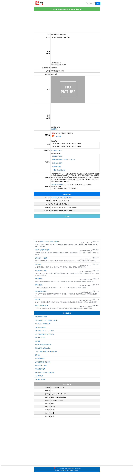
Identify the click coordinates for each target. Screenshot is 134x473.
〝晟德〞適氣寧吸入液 (58, 170)
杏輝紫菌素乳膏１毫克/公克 (42, 362)
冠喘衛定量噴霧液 (57, 156)
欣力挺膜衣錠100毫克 (41, 316)
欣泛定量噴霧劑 (56, 166)
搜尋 (98, 3)
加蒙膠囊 (37, 341)
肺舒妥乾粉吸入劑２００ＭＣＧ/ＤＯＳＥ (63, 159)
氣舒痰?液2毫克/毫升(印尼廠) (43, 344)
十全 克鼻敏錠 (39, 376)
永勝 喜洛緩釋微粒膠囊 (41, 305)
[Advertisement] (67, 22)
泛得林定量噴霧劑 (57, 163)
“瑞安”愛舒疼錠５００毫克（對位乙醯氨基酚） (48, 241)
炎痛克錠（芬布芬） (40, 379)
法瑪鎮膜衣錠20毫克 (40, 291)
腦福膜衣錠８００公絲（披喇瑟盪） (45, 372)
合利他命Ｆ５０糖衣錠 (41, 258)
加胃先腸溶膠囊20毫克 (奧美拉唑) (44, 334)
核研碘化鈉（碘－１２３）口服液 (44, 330)
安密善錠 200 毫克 (40, 337)
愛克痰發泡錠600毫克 (41, 270)
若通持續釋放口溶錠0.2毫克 (42, 348)
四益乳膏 (37, 299)
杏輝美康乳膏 (38, 278)
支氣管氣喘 (54, 129)
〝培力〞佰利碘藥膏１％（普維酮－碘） (46, 351)
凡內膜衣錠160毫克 (40, 327)
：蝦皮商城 (57, 136)
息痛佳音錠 (38, 264)
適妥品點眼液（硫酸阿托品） (43, 323)
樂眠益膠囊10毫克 (40, 369)
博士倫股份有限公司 (56, 150)
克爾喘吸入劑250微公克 (57, 184)
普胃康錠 (37, 355)
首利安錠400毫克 (40, 358)
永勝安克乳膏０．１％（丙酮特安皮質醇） (47, 320)
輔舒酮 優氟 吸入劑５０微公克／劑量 (61, 197)
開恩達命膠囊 (38, 285)
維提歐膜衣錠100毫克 (41, 365)
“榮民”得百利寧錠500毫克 (42, 250)
